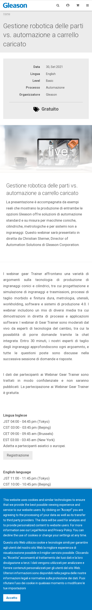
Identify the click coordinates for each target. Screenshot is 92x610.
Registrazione (18, 455)
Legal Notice (39, 530)
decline (8, 535)
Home (6, 14)
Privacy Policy (62, 530)
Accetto (11, 598)
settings (64, 535)
